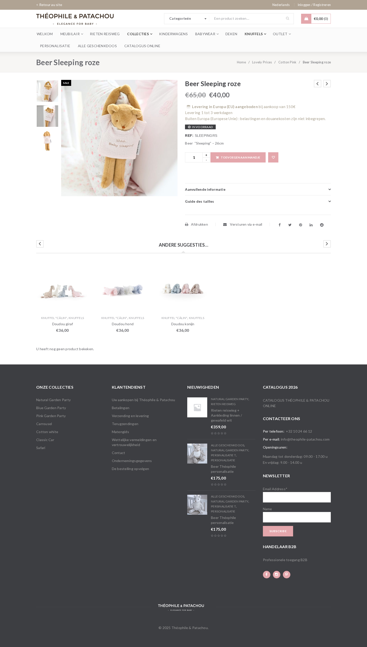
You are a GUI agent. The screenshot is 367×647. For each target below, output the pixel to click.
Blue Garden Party (51, 408)
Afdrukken (199, 224)
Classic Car (45, 440)
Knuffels (76, 318)
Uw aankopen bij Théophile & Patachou (143, 400)
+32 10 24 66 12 (299, 431)
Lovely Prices (262, 62)
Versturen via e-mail (245, 224)
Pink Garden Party (51, 416)
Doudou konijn (182, 324)
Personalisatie (223, 460)
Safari (40, 448)
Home (241, 62)
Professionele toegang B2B (285, 560)
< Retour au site (49, 4)
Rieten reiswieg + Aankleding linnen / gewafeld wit (226, 415)
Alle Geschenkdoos (227, 445)
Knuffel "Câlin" (54, 318)
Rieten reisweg (223, 404)
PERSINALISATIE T (223, 455)
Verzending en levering (130, 416)
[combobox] (186, 18)
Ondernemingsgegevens (132, 461)
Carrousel (44, 424)
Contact (118, 453)
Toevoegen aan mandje (240, 157)
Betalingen (121, 408)
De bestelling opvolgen (130, 469)
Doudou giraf (62, 324)
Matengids (120, 432)
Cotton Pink (287, 62)
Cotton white (47, 432)
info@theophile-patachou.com (305, 439)
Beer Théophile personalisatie (223, 469)
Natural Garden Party (53, 400)
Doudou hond (123, 324)
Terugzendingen (125, 424)
